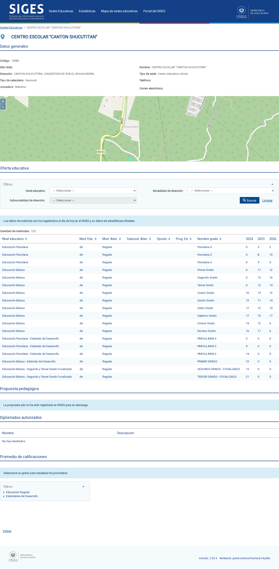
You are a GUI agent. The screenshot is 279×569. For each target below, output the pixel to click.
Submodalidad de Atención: (27, 200)
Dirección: (6, 73)
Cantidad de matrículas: (15, 231)
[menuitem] (60, 11)
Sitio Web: (6, 67)
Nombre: (145, 67)
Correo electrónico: (151, 88)
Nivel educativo (35, 190)
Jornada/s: (7, 86)
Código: (5, 60)
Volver (7, 531)
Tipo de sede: (148, 73)
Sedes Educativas (11, 27)
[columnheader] (38, 238)
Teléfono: (145, 80)
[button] (249, 200)
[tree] (45, 494)
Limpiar (267, 200)
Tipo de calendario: (12, 80)
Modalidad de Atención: (168, 190)
